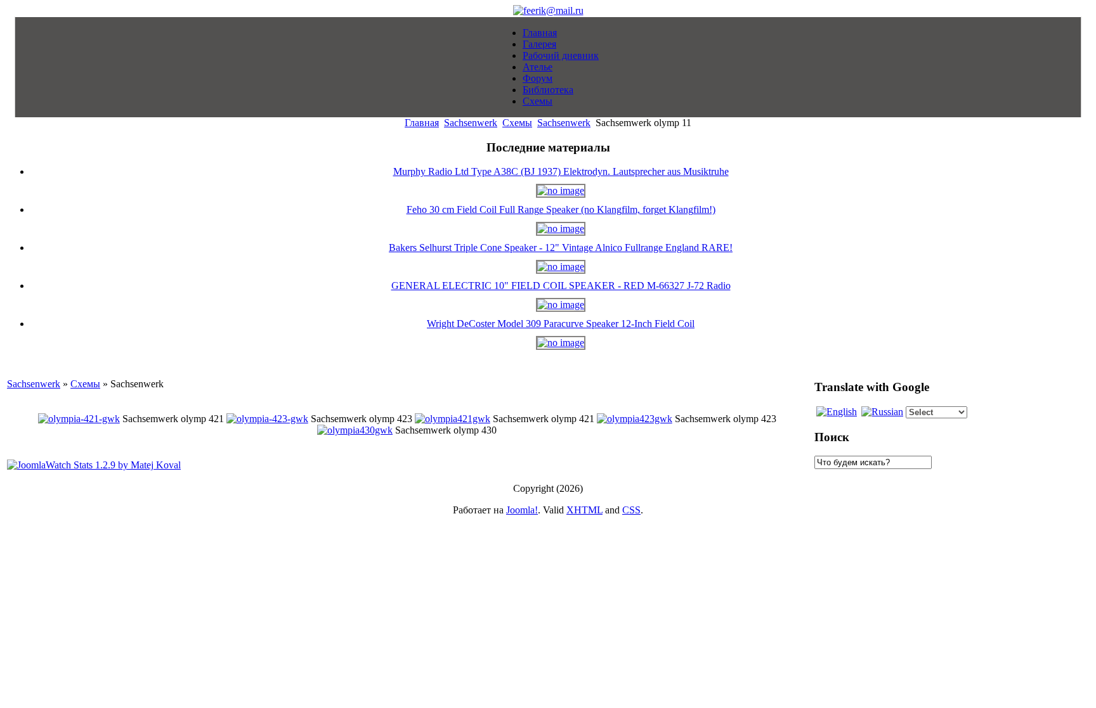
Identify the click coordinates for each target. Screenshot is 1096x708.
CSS (631, 510)
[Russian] (882, 412)
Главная (422, 122)
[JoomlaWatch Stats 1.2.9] (94, 465)
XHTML (584, 510)
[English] (836, 412)
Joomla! (522, 510)
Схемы (517, 122)
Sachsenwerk (470, 122)
